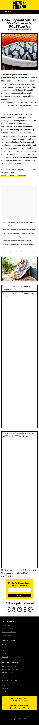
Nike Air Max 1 (22, 573)
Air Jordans (5, 647)
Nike (3, 650)
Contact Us (5, 691)
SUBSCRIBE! (19, 595)
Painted (20, 570)
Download (5, 657)
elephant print (10, 573)
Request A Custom (7, 672)
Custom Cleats (6, 625)
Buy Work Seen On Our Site (10, 669)
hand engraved (10, 570)
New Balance (6, 654)
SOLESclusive (7, 102)
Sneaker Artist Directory (9, 666)
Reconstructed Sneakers (9, 632)
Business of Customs (8, 635)
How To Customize (7, 629)
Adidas (4, 644)
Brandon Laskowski (24, 29)
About (3, 685)
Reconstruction (31, 570)
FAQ (3, 675)
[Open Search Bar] (35, 12)
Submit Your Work (7, 688)
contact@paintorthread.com (19, 701)
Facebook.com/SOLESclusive (13, 176)
